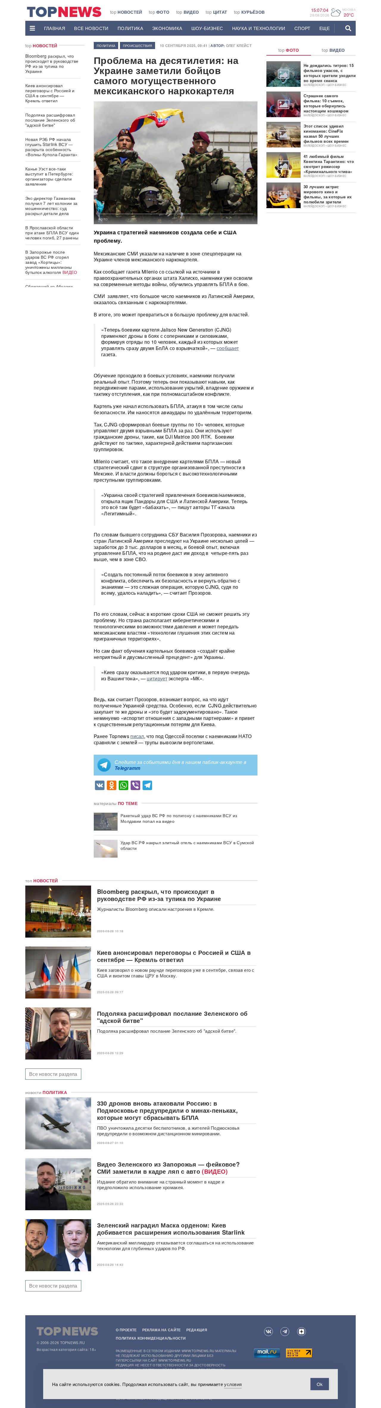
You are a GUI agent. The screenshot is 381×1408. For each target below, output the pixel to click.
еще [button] (324, 28)
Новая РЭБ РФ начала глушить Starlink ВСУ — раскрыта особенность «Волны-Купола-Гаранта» (51, 146)
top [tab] (288, 50)
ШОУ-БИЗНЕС (207, 28)
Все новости (91, 28)
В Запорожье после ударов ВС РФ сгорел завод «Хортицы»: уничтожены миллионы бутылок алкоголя (51, 262)
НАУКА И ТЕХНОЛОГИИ (258, 28)
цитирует (157, 678)
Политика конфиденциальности (151, 1338)
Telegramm (127, 768)
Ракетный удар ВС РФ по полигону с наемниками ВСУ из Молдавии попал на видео (179, 818)
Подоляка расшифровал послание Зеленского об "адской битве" (50, 120)
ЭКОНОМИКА (167, 28)
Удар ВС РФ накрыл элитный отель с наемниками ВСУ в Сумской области (187, 845)
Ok (320, 1384)
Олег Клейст (239, 45)
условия (233, 1384)
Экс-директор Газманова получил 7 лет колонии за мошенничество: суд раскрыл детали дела (51, 205)
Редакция (196, 1329)
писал (137, 736)
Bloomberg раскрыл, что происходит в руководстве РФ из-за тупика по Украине (51, 63)
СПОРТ (302, 28)
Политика (130, 28)
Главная (54, 28)
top (126, 12)
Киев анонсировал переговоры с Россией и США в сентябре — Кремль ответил (50, 92)
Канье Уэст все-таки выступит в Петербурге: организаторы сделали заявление (49, 176)
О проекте (126, 1329)
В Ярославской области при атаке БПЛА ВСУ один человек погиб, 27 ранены (52, 233)
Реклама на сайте (161, 1329)
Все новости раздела (53, 1073)
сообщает (228, 348)
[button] (32, 28)
